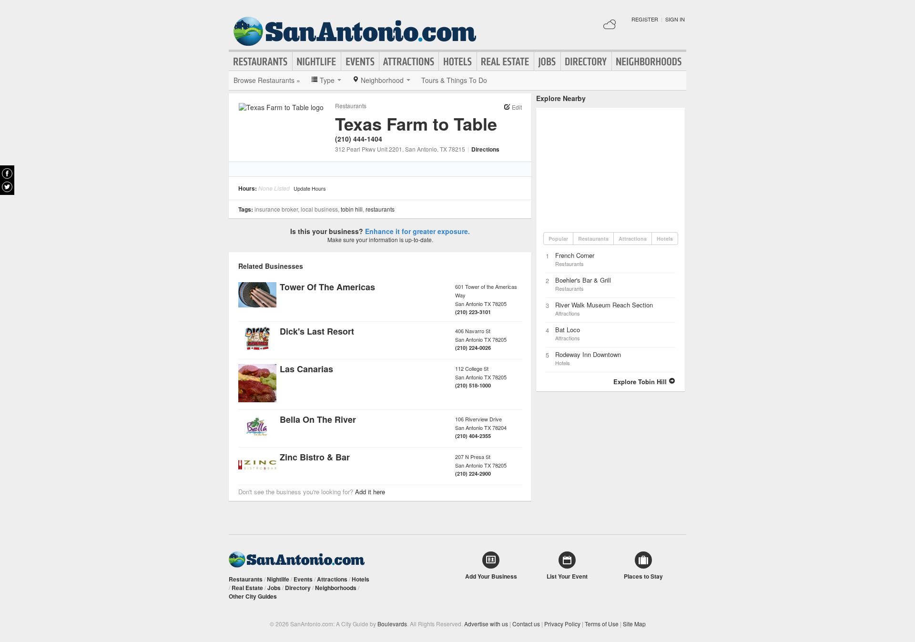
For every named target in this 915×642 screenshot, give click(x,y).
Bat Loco (567, 329)
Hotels (458, 61)
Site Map (634, 624)
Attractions (408, 61)
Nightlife (317, 61)
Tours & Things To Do (454, 80)
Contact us (526, 624)
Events (360, 61)
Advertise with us (486, 624)
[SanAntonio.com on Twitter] (7, 187)
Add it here (370, 491)
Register (644, 19)
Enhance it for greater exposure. (417, 231)
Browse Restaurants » (267, 80)
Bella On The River (318, 419)
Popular (558, 238)
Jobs (547, 61)
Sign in (675, 19)
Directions (485, 149)
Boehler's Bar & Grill (583, 280)
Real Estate (505, 61)
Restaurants (260, 61)
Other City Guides (253, 596)
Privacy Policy (562, 624)
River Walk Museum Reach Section (604, 304)
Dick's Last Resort (317, 331)
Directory (586, 61)
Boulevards (392, 624)
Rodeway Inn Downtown (588, 354)
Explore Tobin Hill (641, 381)
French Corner (574, 255)
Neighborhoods (649, 61)
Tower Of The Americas (327, 287)
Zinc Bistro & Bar (315, 457)
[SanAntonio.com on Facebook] (7, 173)
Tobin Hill (352, 209)
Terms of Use (602, 624)
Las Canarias (306, 369)
